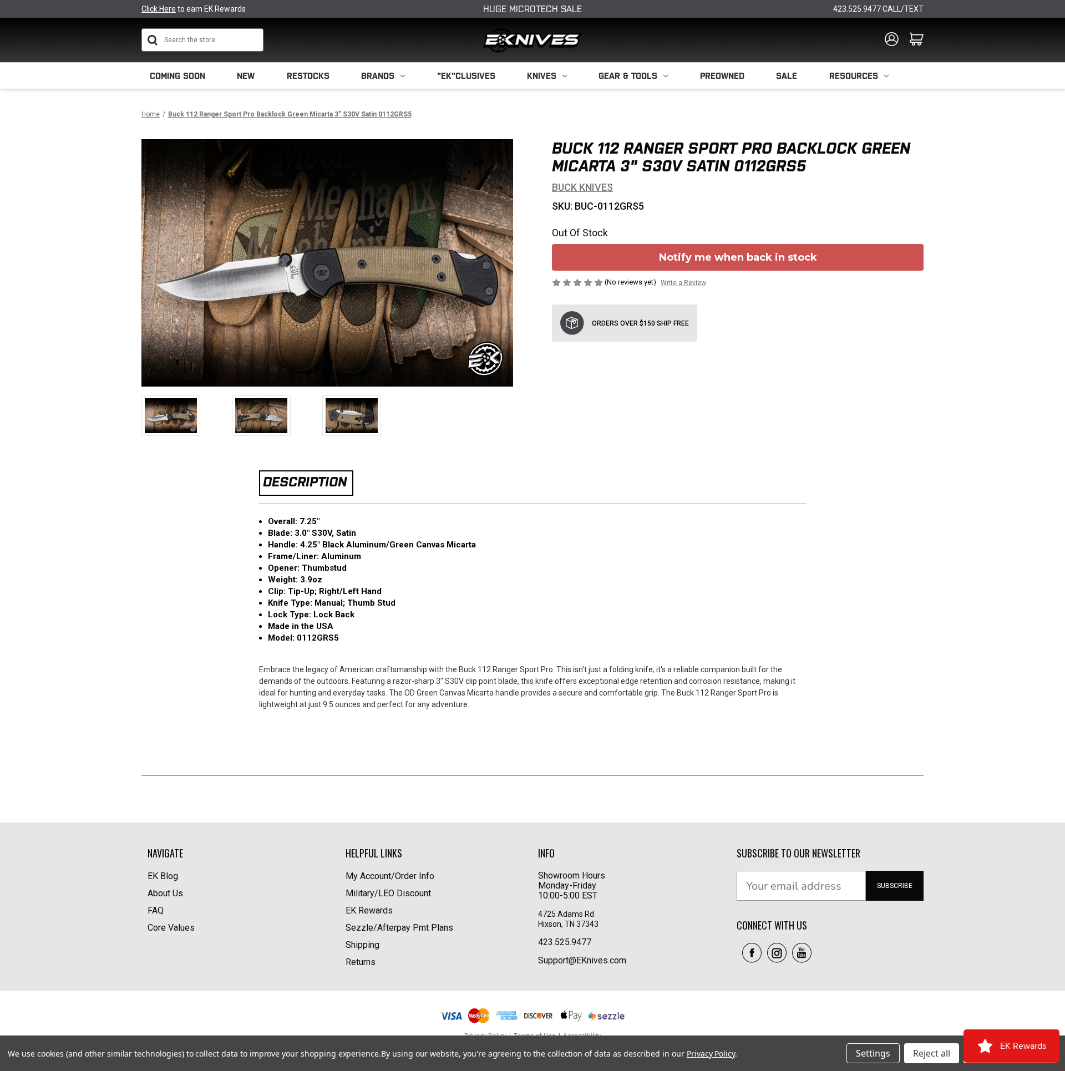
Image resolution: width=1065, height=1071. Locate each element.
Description (305, 481)
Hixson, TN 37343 (569, 924)
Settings (873, 1053)
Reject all (931, 1053)
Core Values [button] (171, 927)
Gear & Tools (628, 75)
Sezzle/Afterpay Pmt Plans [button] (399, 927)
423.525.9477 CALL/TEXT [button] (878, 8)
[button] (752, 953)
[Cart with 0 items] (917, 40)
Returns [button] (361, 962)
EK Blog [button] (163, 876)
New (246, 75)
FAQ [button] (156, 910)
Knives (541, 75)
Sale (786, 75)
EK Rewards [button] (369, 910)
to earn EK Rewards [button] (193, 8)
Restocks (308, 75)
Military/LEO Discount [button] (388, 893)
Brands (377, 75)
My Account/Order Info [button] (390, 876)
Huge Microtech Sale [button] (532, 9)
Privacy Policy (711, 1053)
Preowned (722, 75)
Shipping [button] (362, 945)
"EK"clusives (466, 75)
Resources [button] (853, 75)
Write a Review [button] (683, 283)
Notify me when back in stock (738, 257)
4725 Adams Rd (566, 914)
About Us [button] (165, 893)
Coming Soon (177, 75)
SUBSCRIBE (894, 886)
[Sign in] (892, 40)
